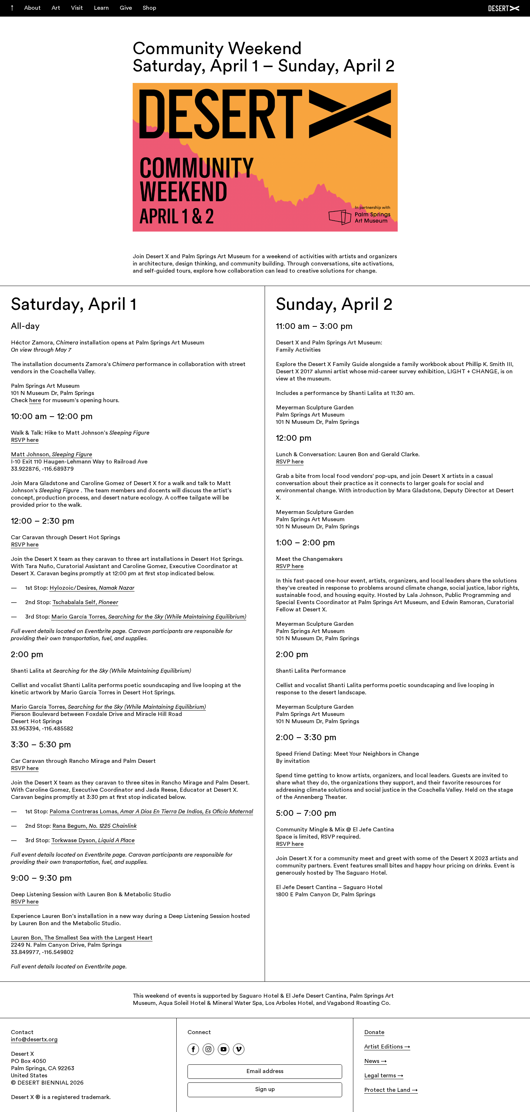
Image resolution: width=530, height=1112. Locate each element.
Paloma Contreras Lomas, (151, 812)
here (35, 401)
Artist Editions (383, 1047)
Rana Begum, (94, 826)
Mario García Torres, (148, 617)
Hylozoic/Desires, (91, 588)
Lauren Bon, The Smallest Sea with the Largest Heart (82, 938)
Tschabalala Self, (85, 603)
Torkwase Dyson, (93, 841)
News (371, 1061)
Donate (374, 1033)
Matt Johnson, (51, 455)
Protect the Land (387, 1090)
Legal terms (380, 1076)
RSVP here (25, 440)
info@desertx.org (34, 1040)
